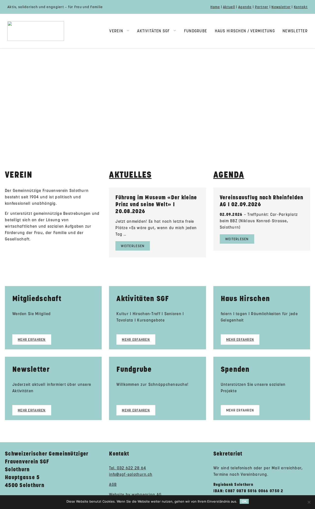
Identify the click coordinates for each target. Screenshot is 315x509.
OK (244, 501)
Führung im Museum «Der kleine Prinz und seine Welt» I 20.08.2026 (156, 204)
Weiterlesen (132, 246)
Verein (116, 31)
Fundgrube (195, 31)
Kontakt (301, 7)
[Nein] (308, 502)
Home (215, 7)
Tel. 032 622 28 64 (127, 468)
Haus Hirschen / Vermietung (245, 31)
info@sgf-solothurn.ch (130, 474)
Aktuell (229, 7)
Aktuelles (130, 174)
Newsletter (281, 7)
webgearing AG (146, 494)
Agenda (245, 7)
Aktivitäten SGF (153, 31)
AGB (113, 484)
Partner (261, 7)
